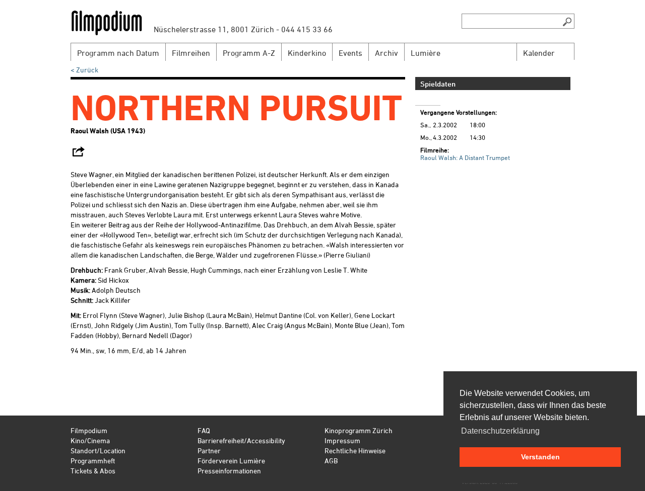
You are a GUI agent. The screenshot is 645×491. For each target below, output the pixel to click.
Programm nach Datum (118, 52)
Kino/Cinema (90, 440)
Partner (209, 450)
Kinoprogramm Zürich (359, 430)
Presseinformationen (229, 470)
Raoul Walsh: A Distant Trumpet (465, 157)
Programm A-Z (249, 52)
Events (350, 52)
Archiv (386, 52)
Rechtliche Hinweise (355, 450)
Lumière (425, 52)
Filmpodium (89, 430)
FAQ (204, 430)
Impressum (342, 440)
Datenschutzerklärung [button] (500, 431)
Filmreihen (191, 52)
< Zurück (84, 69)
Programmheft (93, 460)
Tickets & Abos (93, 470)
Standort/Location (98, 450)
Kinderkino (307, 52)
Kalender (539, 52)
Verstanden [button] (540, 457)
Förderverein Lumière (231, 460)
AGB (331, 460)
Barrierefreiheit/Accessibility (241, 440)
